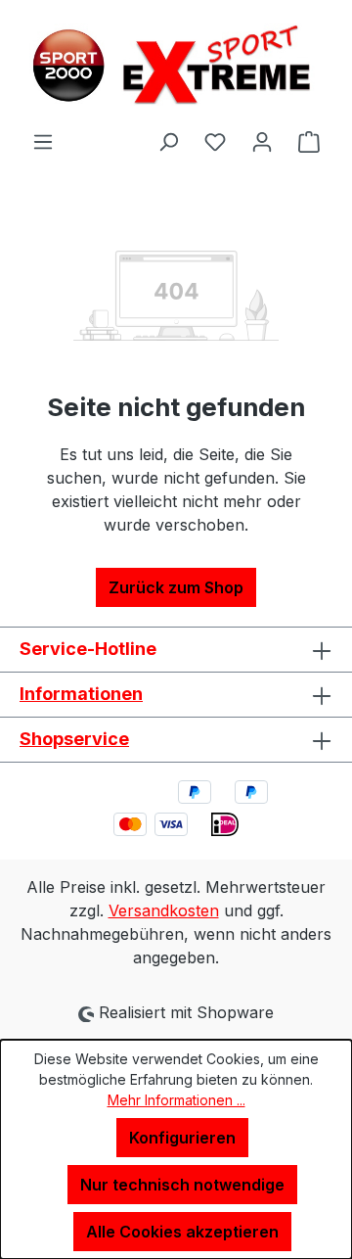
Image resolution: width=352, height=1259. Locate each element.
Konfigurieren (182, 1137)
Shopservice (74, 738)
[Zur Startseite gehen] (176, 64)
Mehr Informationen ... (176, 1100)
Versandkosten (164, 910)
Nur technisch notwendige (182, 1184)
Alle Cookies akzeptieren (182, 1231)
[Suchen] (168, 141)
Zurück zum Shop (176, 587)
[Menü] (43, 141)
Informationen (81, 693)
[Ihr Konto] (262, 141)
